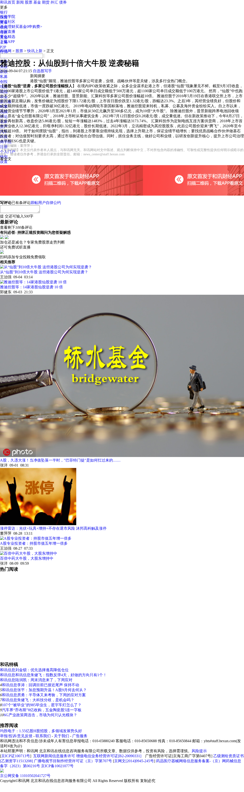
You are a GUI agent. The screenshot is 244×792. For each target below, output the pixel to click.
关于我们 (61, 736)
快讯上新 (34, 51)
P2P (3, 47)
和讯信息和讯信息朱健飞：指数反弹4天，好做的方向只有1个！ (53, 675)
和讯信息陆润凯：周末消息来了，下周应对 (36, 680)
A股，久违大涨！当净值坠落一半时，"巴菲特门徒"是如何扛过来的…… (60, 460)
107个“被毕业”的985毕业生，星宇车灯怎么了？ (41, 705)
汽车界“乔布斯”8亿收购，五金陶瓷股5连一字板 (41, 710)
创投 (4, 82)
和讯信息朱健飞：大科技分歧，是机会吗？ (38, 700)
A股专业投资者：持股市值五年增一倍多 (34, 543)
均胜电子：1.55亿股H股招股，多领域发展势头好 (41, 731)
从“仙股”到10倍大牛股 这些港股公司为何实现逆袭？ (44, 272)
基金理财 (7, 27)
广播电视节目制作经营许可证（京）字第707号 (73, 761)
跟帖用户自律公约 (45, 203)
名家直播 (7, 32)
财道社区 (7, 22)
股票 (28, 2)
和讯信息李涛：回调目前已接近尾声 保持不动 (40, 685)
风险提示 (199, 751)
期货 (46, 2)
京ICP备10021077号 (57, 766)
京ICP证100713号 (15, 756)
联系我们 (43, 736)
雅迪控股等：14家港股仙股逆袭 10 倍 (31, 287)
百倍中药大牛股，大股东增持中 (26, 558)
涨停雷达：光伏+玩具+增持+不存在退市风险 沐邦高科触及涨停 (53, 528)
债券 (63, 2)
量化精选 (7, 37)
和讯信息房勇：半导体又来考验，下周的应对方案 (44, 695)
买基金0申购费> (28, 27)
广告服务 (79, 736)
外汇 (54, 2)
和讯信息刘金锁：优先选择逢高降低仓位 (34, 670)
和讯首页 (7, 2)
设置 (4, 162)
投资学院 (7, 17)
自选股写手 (42, 71)
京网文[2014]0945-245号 (134, 761)
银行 (4, 12)
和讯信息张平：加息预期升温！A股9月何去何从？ (44, 690)
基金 (37, 2)
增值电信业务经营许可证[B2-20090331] (108, 756)
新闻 (20, 2)
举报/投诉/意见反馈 (16, 736)
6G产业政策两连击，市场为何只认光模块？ (40, 715)
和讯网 (5, 51)
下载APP (7, 42)
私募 (4, 77)
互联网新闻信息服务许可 (54, 756)
